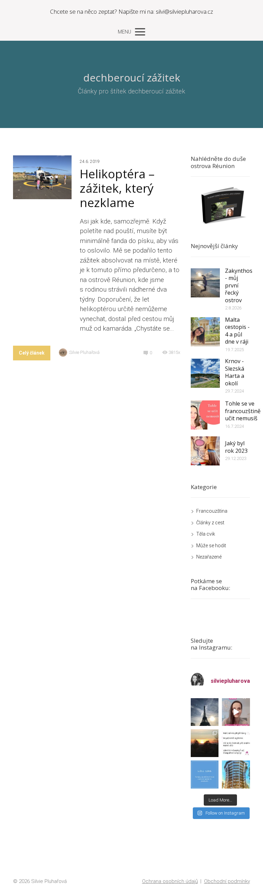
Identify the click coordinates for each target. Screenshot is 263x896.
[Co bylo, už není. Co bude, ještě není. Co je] (236, 743)
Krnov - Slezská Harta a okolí (234, 372)
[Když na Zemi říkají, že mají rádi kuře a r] (204, 774)
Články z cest (210, 522)
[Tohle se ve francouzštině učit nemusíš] (205, 415)
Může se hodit (211, 545)
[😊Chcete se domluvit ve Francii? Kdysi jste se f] (204, 712)
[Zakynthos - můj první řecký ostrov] (205, 282)
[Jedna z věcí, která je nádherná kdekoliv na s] (204, 743)
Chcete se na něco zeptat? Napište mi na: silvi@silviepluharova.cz (131, 11)
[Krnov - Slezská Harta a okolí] (205, 373)
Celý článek (32, 353)
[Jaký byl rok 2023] (205, 450)
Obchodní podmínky (227, 881)
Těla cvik (205, 534)
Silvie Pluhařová (84, 352)
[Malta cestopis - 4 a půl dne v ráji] (205, 331)
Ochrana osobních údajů (170, 881)
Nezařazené (209, 557)
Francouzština (211, 511)
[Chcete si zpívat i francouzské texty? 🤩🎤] (236, 712)
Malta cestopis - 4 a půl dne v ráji (237, 331)
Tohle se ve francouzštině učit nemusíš (243, 411)
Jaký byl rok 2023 (236, 447)
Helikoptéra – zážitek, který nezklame (117, 188)
